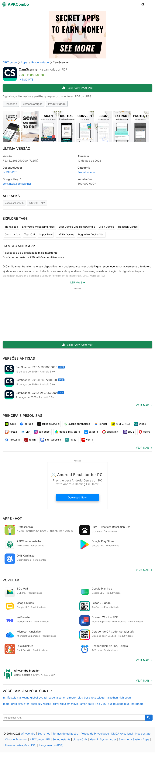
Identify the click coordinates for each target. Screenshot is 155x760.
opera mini (113, 431)
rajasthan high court (118, 697)
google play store (69, 431)
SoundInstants (61, 739)
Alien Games (106, 226)
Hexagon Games (128, 226)
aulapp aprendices (79, 423)
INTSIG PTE (26, 79)
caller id (93, 431)
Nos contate (142, 733)
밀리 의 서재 (123, 423)
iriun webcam (53, 439)
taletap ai (14, 439)
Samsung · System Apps (134, 739)
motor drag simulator (16, 703)
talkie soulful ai (51, 423)
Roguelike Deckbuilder (91, 234)
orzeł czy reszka (41, 703)
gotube (29, 423)
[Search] (149, 718)
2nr (28, 431)
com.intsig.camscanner (17, 183)
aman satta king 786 (93, 703)
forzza (13, 431)
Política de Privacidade (95, 733)
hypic (12, 423)
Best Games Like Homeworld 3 (77, 226)
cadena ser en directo (62, 697)
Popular (11, 580)
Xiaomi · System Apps (103, 739)
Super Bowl (46, 234)
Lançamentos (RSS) (51, 745)
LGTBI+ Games (65, 234)
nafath (73, 439)
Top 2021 (29, 234)
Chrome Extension (16, 739)
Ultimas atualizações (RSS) (19, 745)
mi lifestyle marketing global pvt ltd (25, 697)
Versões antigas (32, 103)
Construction (12, 234)
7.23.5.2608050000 (20, 160)
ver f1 (89, 439)
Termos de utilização (65, 733)
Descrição (11, 103)
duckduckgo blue (118, 703)
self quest (44, 431)
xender (103, 423)
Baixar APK (80, 88)
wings (142, 423)
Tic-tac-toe (11, 226)
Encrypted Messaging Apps (38, 226)
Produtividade (57, 103)
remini (32, 439)
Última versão (16, 148)
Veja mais (143, 405)
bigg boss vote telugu (91, 697)
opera (146, 431)
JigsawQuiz (80, 739)
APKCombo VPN (40, 739)
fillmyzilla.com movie (65, 703)
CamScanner (29, 69)
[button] (143, 4)
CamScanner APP (19, 246)
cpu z (131, 431)
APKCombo (10, 62)
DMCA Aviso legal (122, 733)
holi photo (137, 703)
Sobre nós (44, 733)
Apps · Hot (12, 518)
